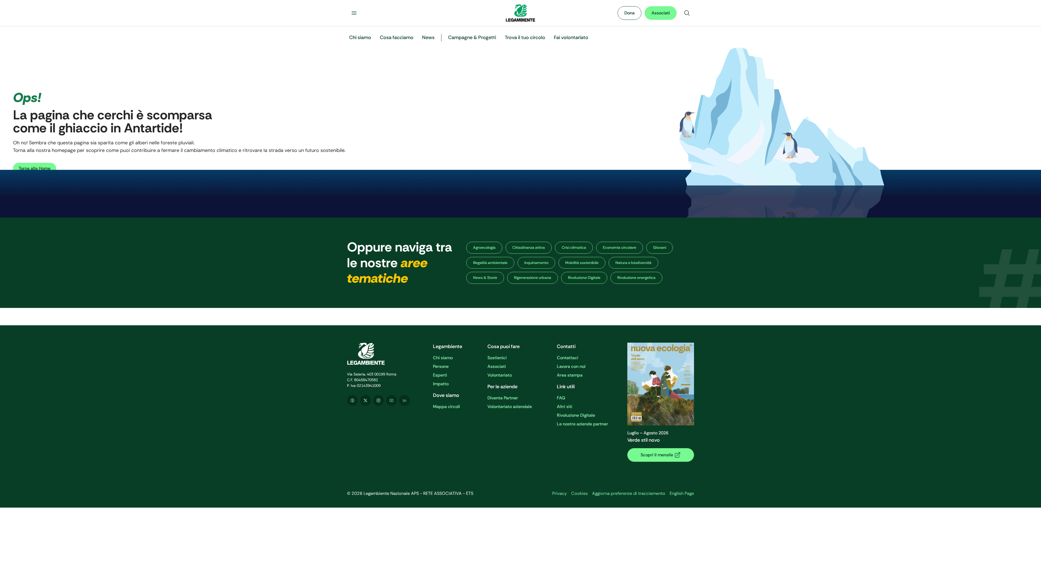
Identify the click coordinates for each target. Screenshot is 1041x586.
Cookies (579, 493)
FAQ (561, 398)
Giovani (659, 247)
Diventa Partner (502, 398)
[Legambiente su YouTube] (391, 400)
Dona (629, 13)
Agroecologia (484, 247)
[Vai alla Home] (520, 13)
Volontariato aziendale (509, 406)
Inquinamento (536, 262)
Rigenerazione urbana (532, 277)
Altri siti (564, 406)
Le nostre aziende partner (582, 424)
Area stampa (570, 375)
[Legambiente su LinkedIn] (404, 400)
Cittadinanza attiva (528, 247)
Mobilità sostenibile (582, 262)
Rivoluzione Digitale (584, 277)
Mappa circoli (446, 406)
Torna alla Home (34, 168)
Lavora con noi (571, 366)
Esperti (440, 375)
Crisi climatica (574, 247)
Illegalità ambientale (490, 262)
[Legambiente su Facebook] (352, 400)
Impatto (441, 384)
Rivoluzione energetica (636, 277)
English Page (682, 493)
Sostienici (497, 358)
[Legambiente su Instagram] (378, 400)
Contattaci (567, 358)
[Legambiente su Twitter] (365, 400)
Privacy (559, 493)
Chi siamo (443, 358)
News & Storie (485, 277)
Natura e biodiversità (633, 262)
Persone (441, 366)
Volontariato (499, 375)
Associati (660, 13)
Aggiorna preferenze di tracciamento (628, 493)
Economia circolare (619, 247)
